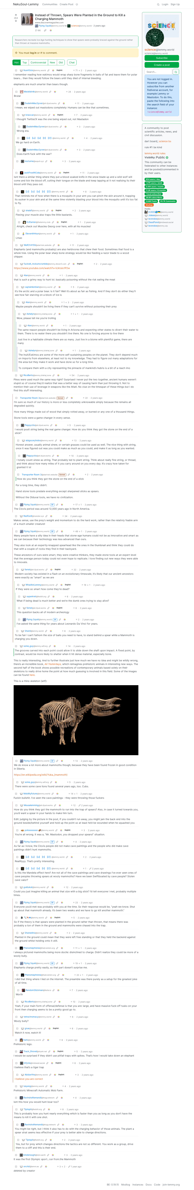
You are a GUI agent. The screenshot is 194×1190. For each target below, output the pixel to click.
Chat (72, 62)
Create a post (162, 64)
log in (33, 52)
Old (61, 62)
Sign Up (175, 4)
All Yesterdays (53, 664)
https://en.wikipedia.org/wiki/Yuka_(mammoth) (40, 774)
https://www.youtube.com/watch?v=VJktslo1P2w (42, 268)
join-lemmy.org (171, 1184)
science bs (165, 141)
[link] (45, 30)
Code (157, 1184)
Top (24, 62)
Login (165, 4)
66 (39, 30)
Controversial (38, 62)
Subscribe (161, 57)
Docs (149, 1184)
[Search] (158, 4)
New (52, 62)
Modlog (149, 205)
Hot (16, 62)
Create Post (66, 4)
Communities (49, 4)
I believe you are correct (29, 1078)
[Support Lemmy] (77, 4)
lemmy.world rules (155, 153)
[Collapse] (16, 70)
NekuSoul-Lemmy (26, 4)
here (32, 674)
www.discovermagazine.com (49, 22)
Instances (137, 1184)
